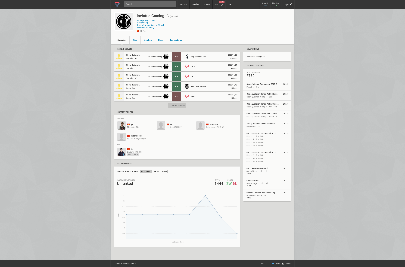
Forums (183, 4)
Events (207, 4)
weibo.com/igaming (145, 27)
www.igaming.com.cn (146, 20)
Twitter (277, 264)
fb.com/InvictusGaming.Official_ (151, 25)
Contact (117, 263)
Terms (133, 263)
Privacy (126, 263)
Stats (230, 4)
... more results (177, 106)
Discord (288, 264)
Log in (286, 4)
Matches (195, 4)
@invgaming (142, 23)
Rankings (219, 3)
